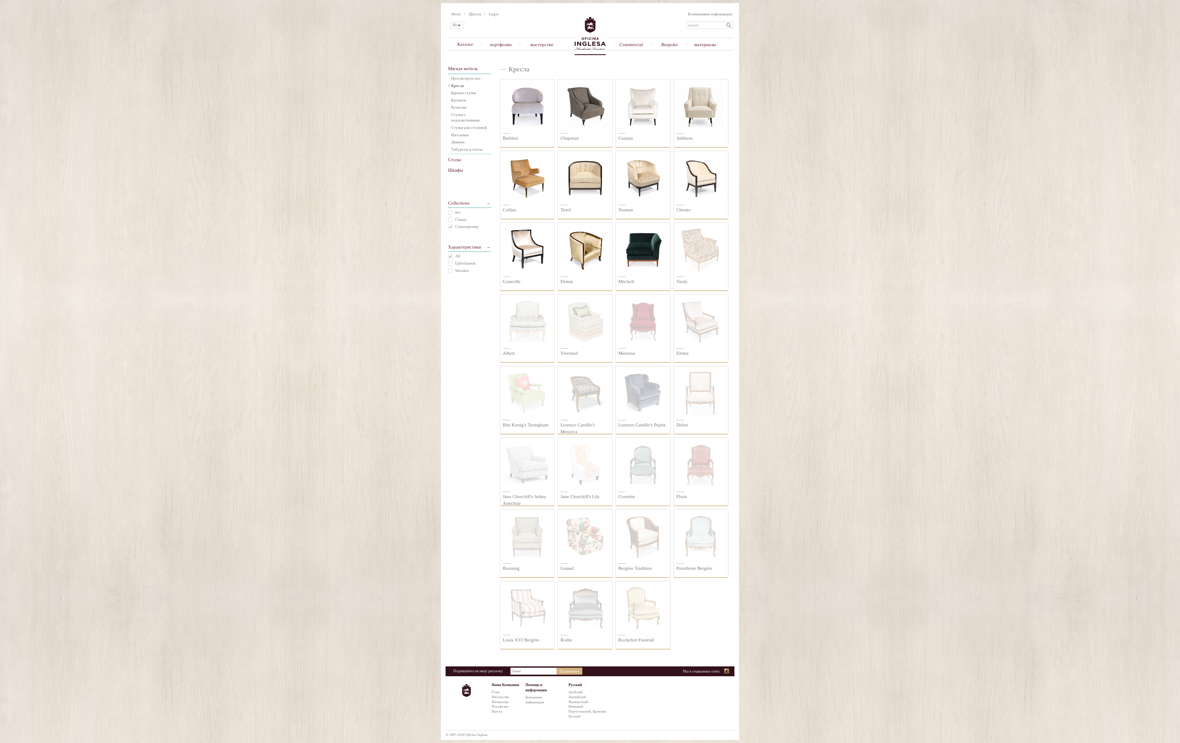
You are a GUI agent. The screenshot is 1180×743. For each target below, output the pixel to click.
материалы (705, 44)
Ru (455, 24)
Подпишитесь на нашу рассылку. (478, 671)
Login (494, 14)
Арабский (575, 692)
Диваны (458, 142)
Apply (729, 25)
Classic (461, 219)
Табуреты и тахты (467, 149)
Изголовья (460, 135)
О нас (496, 692)
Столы (454, 159)
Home (590, 35)
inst (727, 671)
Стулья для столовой (469, 127)
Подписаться (569, 671)
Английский (577, 697)
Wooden (462, 270)
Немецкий (575, 706)
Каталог (465, 44)
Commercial (631, 44)
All (457, 256)
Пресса (475, 14)
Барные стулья (463, 92)
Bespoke (669, 44)
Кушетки (458, 107)
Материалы (500, 702)
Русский (574, 716)
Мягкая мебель (463, 68)
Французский (578, 702)
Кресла (457, 85)
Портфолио (500, 706)
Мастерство (500, 697)
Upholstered (465, 263)
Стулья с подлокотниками (465, 117)
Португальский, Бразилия (587, 711)
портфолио (501, 44)
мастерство (541, 44)
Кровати (458, 100)
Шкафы (455, 170)
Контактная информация (710, 14)
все (458, 212)
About (456, 14)
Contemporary (467, 226)
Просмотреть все (466, 78)
